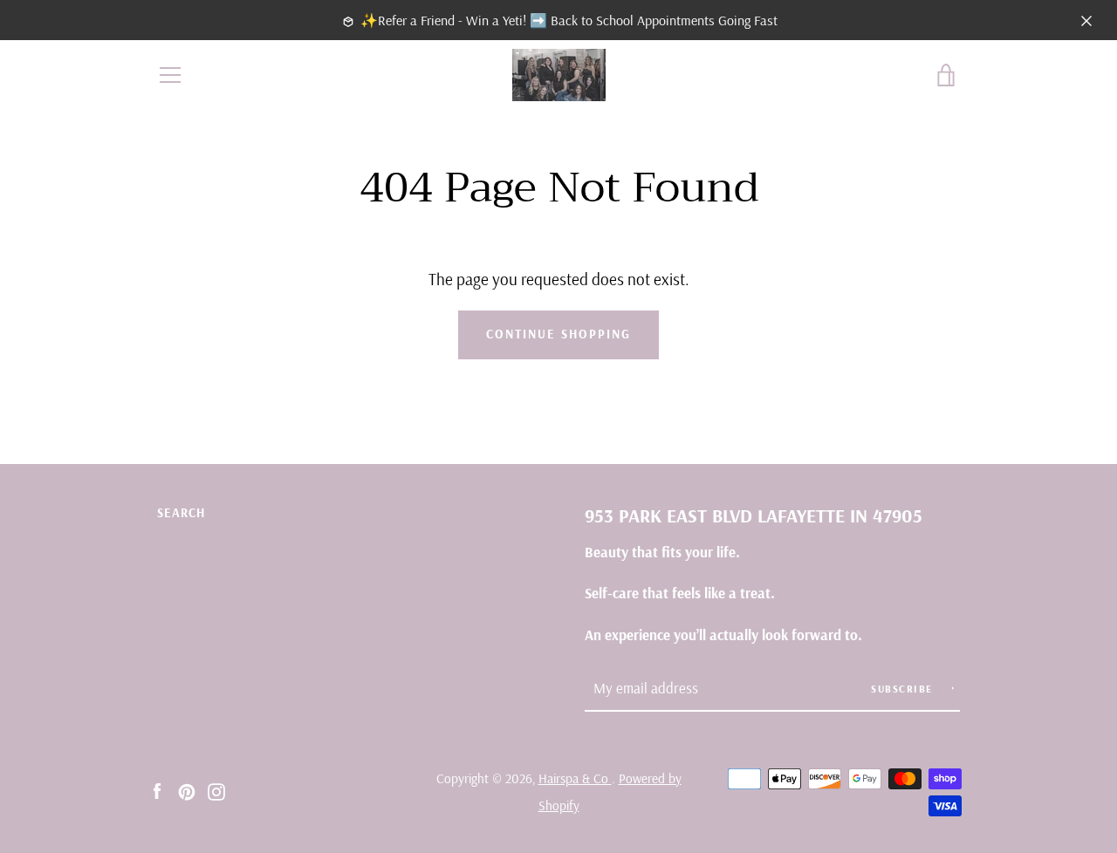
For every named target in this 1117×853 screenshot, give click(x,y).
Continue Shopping (558, 334)
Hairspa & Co (575, 778)
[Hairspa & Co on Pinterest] (186, 790)
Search (181, 513)
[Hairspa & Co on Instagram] (216, 790)
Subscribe (903, 688)
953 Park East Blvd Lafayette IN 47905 (753, 515)
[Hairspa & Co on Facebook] (157, 790)
